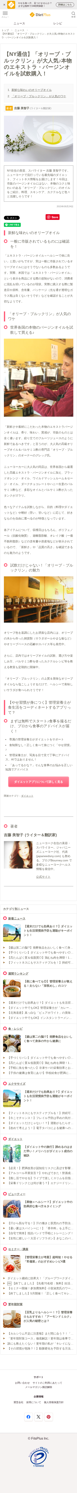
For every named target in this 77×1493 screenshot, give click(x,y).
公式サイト (43, 876)
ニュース (19, 23)
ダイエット (27, 795)
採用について (33, 1402)
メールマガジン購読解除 (38, 1387)
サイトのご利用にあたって (47, 1382)
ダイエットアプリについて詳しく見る (38, 781)
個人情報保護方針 (54, 1402)
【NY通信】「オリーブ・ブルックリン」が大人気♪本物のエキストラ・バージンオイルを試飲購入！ (38, 35)
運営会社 (18, 1402)
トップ (5, 30)
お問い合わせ (22, 1382)
